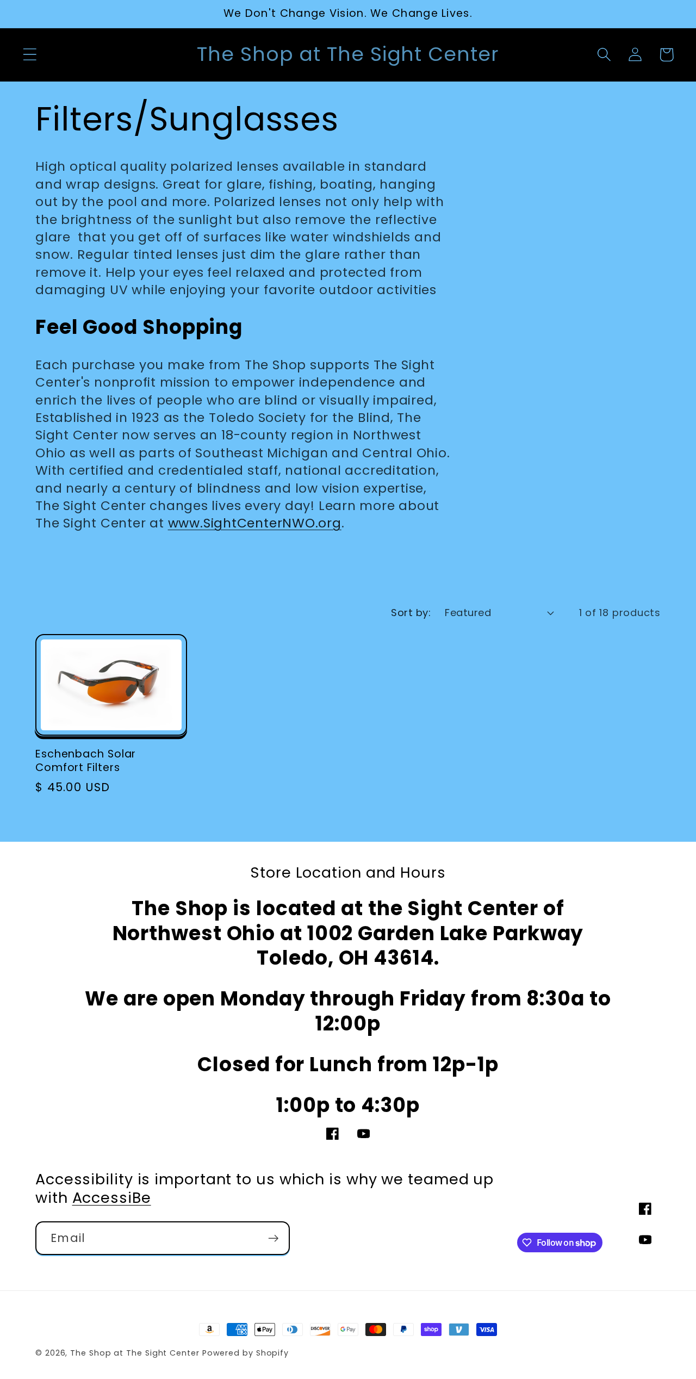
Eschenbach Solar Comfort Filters (85, 761)
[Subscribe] (273, 1238)
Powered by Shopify (245, 1352)
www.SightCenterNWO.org (254, 523)
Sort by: (411, 612)
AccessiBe (111, 1198)
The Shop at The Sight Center (134, 1352)
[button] (29, 54)
